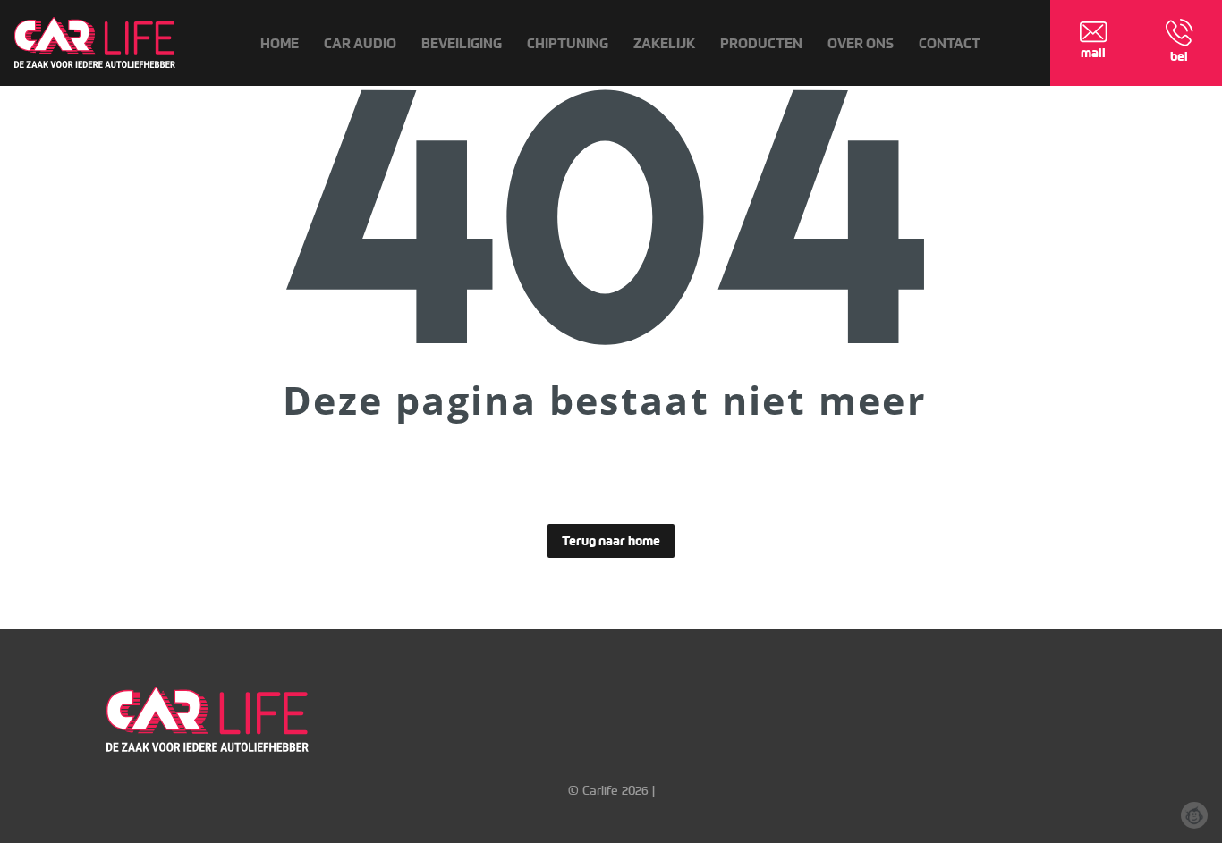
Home (279, 43)
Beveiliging (461, 43)
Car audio (360, 43)
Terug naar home (611, 541)
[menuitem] (279, 43)
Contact (949, 43)
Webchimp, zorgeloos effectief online (1194, 815)
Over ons (860, 43)
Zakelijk (664, 43)
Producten (761, 43)
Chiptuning (567, 43)
